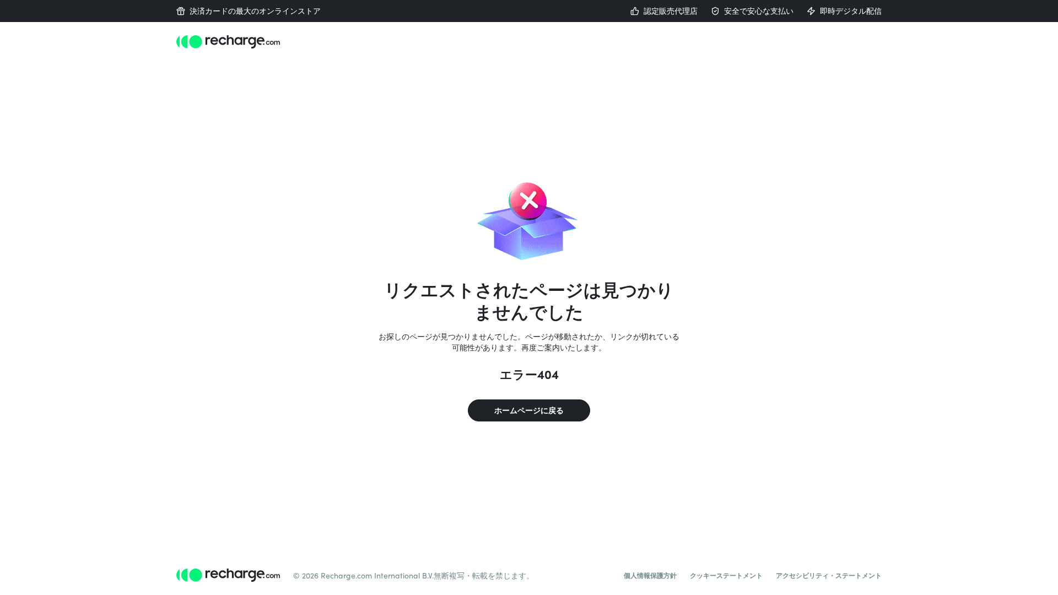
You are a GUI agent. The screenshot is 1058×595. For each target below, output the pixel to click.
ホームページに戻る (529, 410)
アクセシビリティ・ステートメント (829, 575)
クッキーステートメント (726, 575)
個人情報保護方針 (650, 575)
